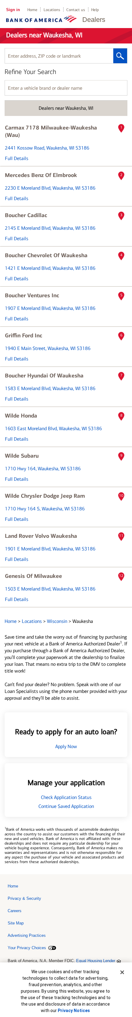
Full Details (16, 158)
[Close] (122, 972)
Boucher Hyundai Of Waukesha (44, 375)
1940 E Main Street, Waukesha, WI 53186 (48, 348)
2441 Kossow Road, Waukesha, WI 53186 (47, 148)
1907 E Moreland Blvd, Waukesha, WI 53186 (50, 308)
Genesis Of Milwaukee (33, 576)
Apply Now (66, 746)
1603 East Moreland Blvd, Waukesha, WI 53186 (53, 428)
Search (120, 55)
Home (32, 9)
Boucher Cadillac (26, 215)
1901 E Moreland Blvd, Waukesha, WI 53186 (50, 549)
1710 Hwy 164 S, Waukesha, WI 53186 (45, 509)
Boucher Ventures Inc (32, 295)
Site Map (16, 923)
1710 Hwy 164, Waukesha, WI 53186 (43, 468)
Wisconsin (57, 621)
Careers (14, 910)
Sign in (13, 9)
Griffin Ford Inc (23, 335)
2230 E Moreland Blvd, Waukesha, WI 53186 (50, 188)
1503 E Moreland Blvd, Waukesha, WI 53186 (50, 589)
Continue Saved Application (66, 806)
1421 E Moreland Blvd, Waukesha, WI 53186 (50, 268)
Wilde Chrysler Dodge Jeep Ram (45, 495)
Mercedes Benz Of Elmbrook (41, 175)
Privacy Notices (74, 1010)
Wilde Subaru (22, 455)
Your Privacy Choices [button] (27, 947)
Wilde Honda (21, 415)
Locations (52, 9)
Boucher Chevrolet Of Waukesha (46, 255)
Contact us (75, 9)
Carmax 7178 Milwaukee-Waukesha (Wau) (51, 131)
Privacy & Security (24, 898)
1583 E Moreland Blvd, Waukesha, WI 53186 (50, 388)
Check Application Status (66, 797)
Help (95, 9)
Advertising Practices (27, 935)
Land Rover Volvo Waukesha (41, 536)
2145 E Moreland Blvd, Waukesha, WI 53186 (50, 228)
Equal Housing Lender (95, 960)
